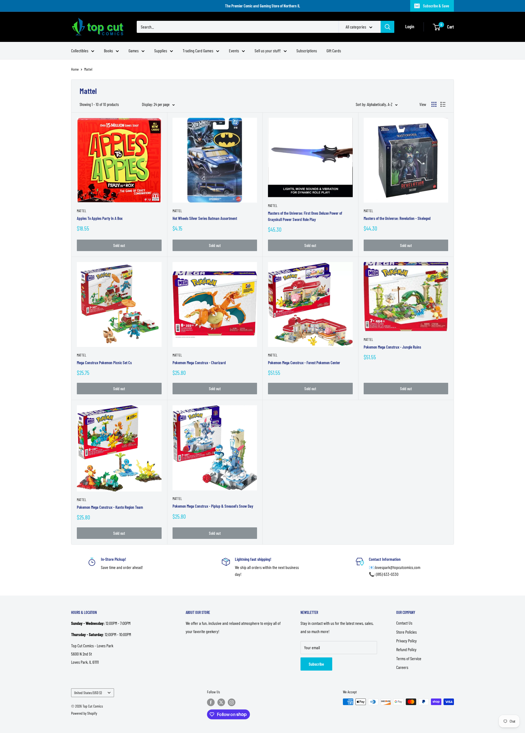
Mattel (88, 69)
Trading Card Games (198, 50)
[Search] (387, 27)
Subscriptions (306, 50)
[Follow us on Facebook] (211, 702)
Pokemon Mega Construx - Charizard (199, 362)
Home (75, 69)
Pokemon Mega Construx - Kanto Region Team (110, 507)
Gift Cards (333, 50)
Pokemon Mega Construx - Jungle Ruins (392, 346)
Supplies (160, 50)
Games (134, 50)
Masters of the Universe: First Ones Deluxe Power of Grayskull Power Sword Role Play (305, 216)
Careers (402, 667)
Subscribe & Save (436, 5)
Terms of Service (408, 658)
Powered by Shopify (84, 713)
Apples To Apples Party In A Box (99, 218)
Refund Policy (406, 649)
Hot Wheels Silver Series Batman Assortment (205, 218)
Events (234, 50)
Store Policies (406, 631)
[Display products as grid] (433, 104)
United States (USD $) (88, 692)
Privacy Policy (406, 640)
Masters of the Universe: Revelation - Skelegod (397, 218)
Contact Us (404, 622)
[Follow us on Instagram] (231, 702)
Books (108, 50)
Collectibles (79, 50)
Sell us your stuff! (268, 50)
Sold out (119, 245)
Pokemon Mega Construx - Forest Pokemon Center (304, 362)
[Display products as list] (443, 104)
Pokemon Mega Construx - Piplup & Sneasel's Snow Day (213, 506)
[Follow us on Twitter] (221, 702)
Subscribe (316, 663)
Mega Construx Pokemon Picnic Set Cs (104, 362)
